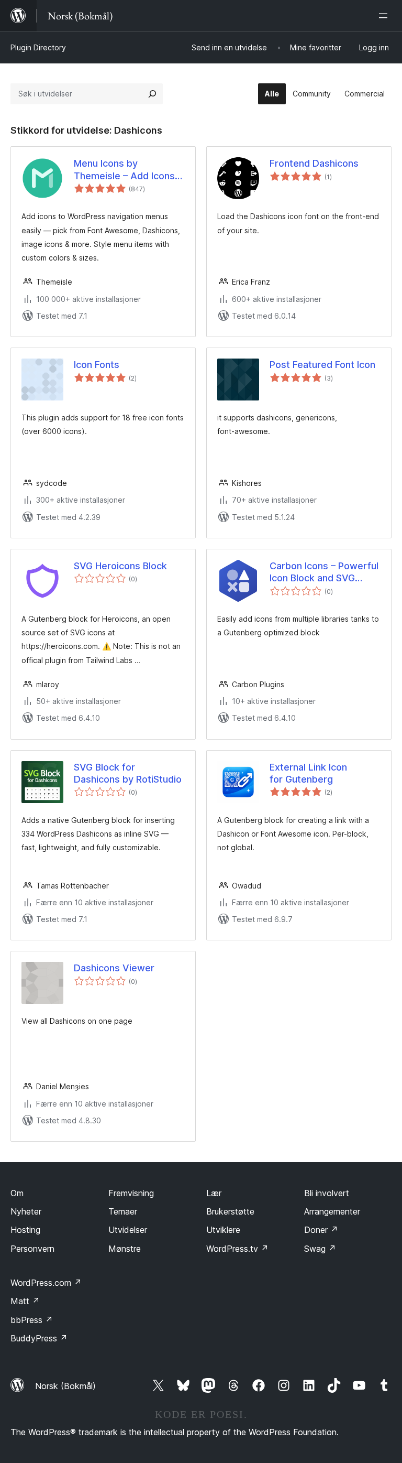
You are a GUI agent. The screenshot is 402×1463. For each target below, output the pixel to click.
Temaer (122, 1211)
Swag (320, 1248)
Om (17, 1193)
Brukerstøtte (230, 1211)
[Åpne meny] (385, 15)
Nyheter (25, 1211)
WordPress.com (46, 1282)
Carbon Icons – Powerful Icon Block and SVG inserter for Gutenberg (324, 572)
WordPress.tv (237, 1248)
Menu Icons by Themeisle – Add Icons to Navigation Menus (124, 170)
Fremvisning (131, 1193)
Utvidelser (127, 1229)
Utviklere (223, 1229)
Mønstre (124, 1248)
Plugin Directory (38, 47)
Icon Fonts (96, 364)
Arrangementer (332, 1211)
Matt (25, 1301)
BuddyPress (39, 1338)
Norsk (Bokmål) (65, 1386)
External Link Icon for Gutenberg (308, 773)
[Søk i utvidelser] (152, 93)
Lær (213, 1193)
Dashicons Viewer (114, 967)
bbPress (31, 1320)
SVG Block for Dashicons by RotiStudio (128, 773)
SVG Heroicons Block (120, 565)
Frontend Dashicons (314, 163)
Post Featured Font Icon (322, 364)
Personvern (32, 1248)
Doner (321, 1229)
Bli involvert (326, 1193)
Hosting (25, 1229)
